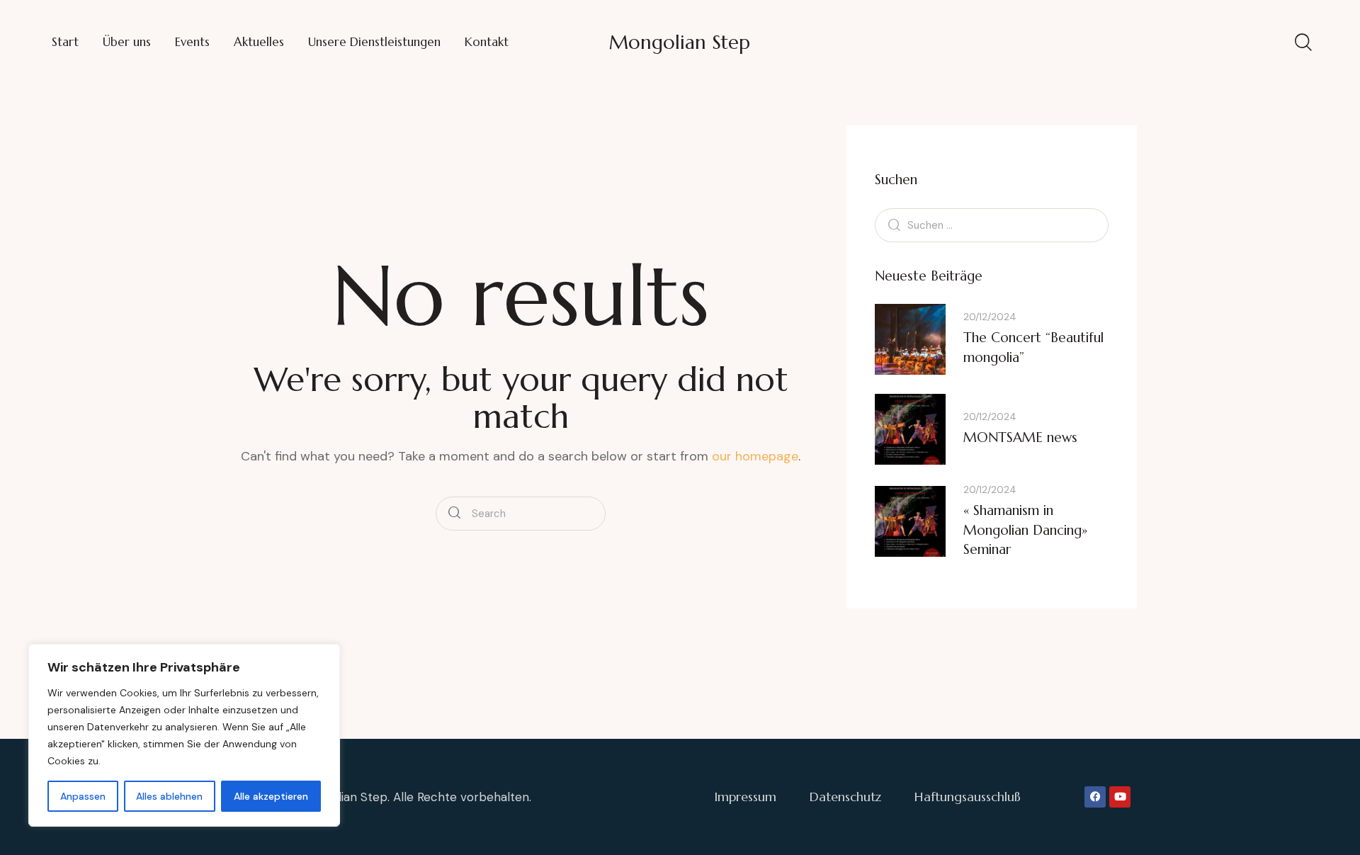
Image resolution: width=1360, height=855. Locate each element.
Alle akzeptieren (271, 796)
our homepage (755, 456)
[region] (184, 735)
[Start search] (454, 514)
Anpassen (83, 796)
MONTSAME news (1020, 437)
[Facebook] (1095, 797)
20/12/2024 (989, 316)
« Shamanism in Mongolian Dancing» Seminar (1025, 529)
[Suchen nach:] (992, 224)
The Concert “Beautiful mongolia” (1033, 347)
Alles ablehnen (169, 796)
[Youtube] (1119, 797)
